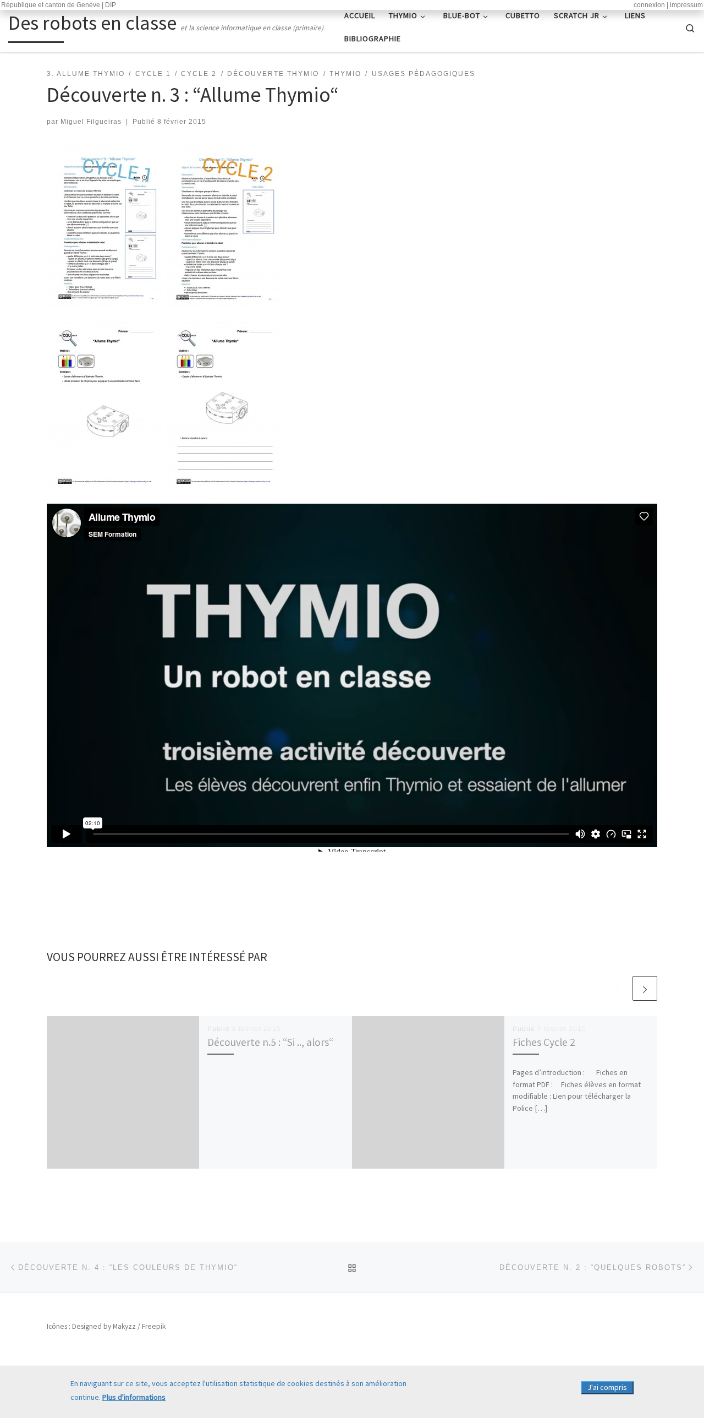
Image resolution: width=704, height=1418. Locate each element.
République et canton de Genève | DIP (58, 5)
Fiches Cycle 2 (544, 1042)
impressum (686, 5)
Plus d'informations (134, 1397)
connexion (649, 5)
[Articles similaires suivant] (644, 988)
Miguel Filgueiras (91, 122)
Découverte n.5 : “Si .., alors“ (270, 1042)
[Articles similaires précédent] (618, 988)
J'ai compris (607, 1387)
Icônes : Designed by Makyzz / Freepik (106, 1326)
